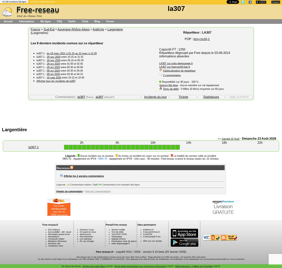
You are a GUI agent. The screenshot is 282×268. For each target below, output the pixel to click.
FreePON (147, 234)
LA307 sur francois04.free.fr (174, 66)
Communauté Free (152, 236)
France (35, 29)
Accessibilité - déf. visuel (59, 232)
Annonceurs (85, 234)
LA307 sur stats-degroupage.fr (176, 63)
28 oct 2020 (53, 63)
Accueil (8, 21)
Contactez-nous (55, 246)
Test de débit (117, 232)
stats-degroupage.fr (120, 243)
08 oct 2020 (53, 70)
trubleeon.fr (148, 229)
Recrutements (86, 236)
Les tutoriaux (86, 239)
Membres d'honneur (57, 241)
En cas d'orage (87, 241)
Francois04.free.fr (151, 232)
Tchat (85, 21)
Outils (71, 21)
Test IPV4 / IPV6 (119, 234)
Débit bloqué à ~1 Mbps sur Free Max (194, 266)
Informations (26, 21)
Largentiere (115, 29)
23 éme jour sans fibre (94, 266)
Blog (97, 21)
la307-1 (33, 147)
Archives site (54, 243)
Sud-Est (49, 29)
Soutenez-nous (87, 229)
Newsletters (53, 236)
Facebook (53, 239)
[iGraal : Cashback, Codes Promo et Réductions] (58, 214)
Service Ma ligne (168, 85)
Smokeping (116, 236)
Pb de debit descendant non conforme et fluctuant (140, 266)
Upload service (118, 239)
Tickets (183, 97)
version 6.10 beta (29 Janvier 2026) (164, 251)
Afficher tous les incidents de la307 (56, 81)
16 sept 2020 (54, 77)
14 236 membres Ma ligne (14, 2)
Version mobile (118, 229)
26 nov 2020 (53, 56)
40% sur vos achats (152, 241)
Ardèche (98, 29)
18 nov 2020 (53, 60)
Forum (110, 21)
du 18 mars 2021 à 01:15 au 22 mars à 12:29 (72, 53)
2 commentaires (172, 75)
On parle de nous (88, 232)
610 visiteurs (54, 229)
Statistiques (211, 97)
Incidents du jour (155, 97)
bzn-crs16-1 (202, 39)
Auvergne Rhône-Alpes (74, 29)
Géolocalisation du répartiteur (179, 70)
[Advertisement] (141, 112)
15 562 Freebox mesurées (43, 2)
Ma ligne (45, 21)
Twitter (61, 239)
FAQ (59, 21)
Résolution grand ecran (59, 234)
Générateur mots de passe (124, 241)
